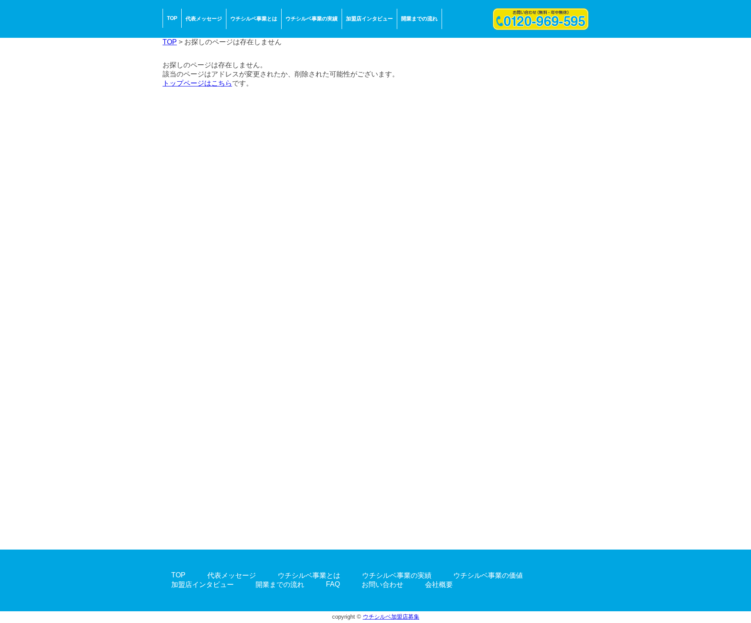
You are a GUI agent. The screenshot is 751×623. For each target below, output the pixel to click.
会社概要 (439, 584)
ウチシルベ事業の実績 (312, 19)
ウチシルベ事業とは (253, 19)
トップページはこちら (197, 83)
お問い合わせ (382, 584)
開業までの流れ (419, 19)
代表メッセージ (204, 19)
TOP (172, 18)
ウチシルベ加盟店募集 (391, 616)
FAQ (333, 584)
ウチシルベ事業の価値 (488, 575)
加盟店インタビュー (369, 19)
